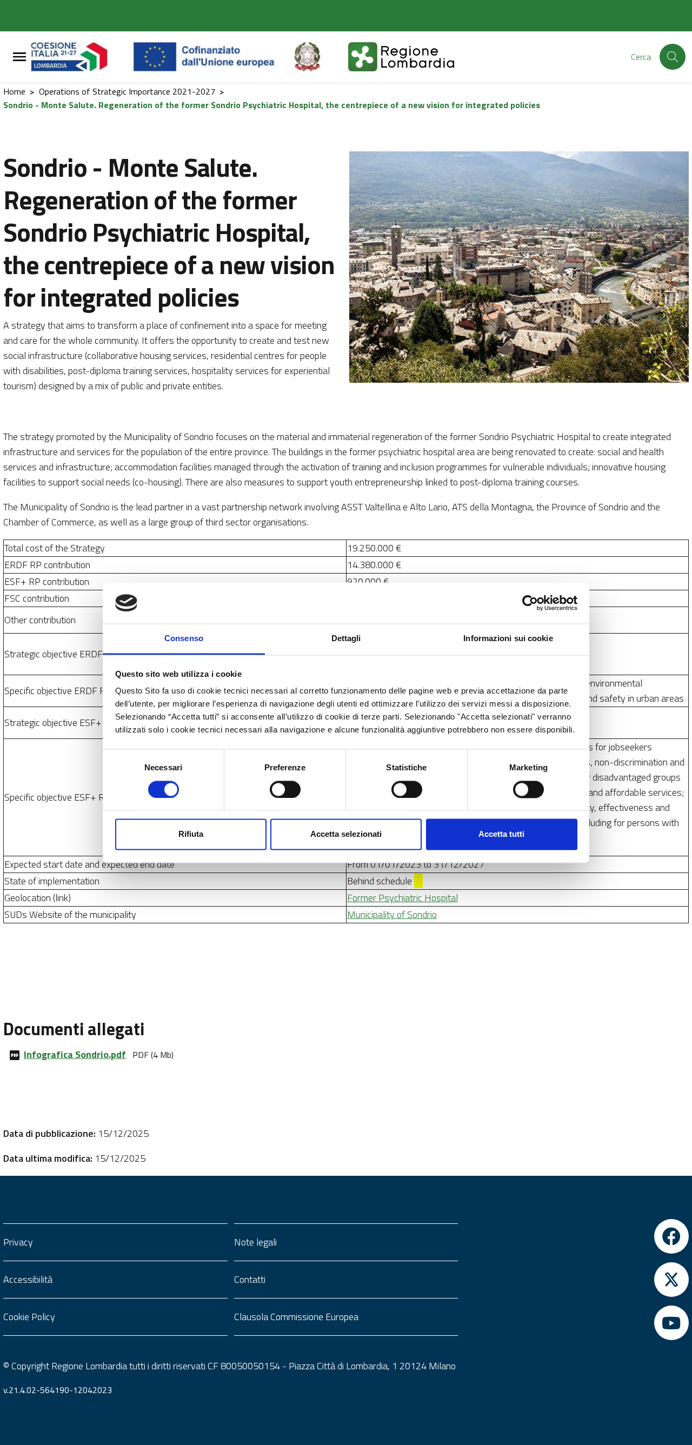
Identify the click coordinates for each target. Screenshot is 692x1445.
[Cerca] (673, 57)
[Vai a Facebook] (576, 1236)
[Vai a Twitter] (576, 1279)
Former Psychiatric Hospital (402, 897)
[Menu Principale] (19, 57)
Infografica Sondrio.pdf (75, 1054)
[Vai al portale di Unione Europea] (212, 56)
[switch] (285, 789)
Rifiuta (190, 834)
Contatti (249, 1279)
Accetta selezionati (346, 834)
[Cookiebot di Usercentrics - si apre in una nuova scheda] (530, 603)
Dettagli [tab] (346, 638)
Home (14, 91)
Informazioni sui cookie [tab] (508, 638)
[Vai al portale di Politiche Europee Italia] (319, 56)
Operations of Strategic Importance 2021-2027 (127, 91)
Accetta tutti (501, 834)
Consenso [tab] (183, 638)
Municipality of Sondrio (392, 914)
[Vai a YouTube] (576, 1322)
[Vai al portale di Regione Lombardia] (82, 56)
